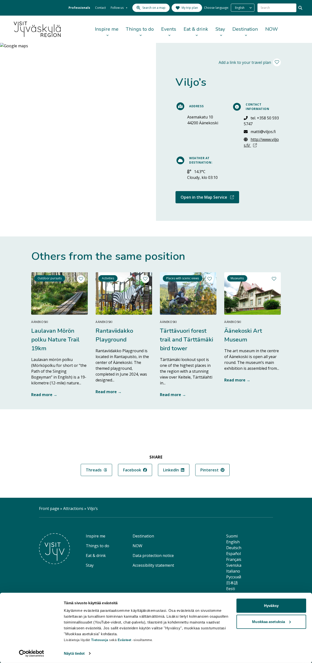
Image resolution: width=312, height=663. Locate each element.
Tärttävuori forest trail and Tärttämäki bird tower (186, 339)
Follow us (117, 8)
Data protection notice (153, 555)
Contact (100, 8)
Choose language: (216, 8)
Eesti (230, 588)
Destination (245, 29)
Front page (49, 508)
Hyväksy (271, 606)
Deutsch (233, 547)
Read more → (44, 394)
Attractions (73, 508)
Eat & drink (196, 29)
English (233, 542)
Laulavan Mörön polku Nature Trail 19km (55, 339)
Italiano (233, 571)
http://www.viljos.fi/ (262, 142)
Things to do (140, 29)
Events (168, 29)
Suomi (232, 536)
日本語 (232, 582)
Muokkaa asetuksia (268, 621)
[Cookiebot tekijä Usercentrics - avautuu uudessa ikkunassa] (31, 653)
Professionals (79, 8)
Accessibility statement (153, 565)
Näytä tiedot (74, 653)
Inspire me (106, 29)
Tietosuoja (99, 640)
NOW (271, 29)
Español (233, 553)
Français (233, 559)
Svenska (233, 565)
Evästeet (125, 640)
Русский (233, 577)
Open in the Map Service (210, 197)
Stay (220, 29)
